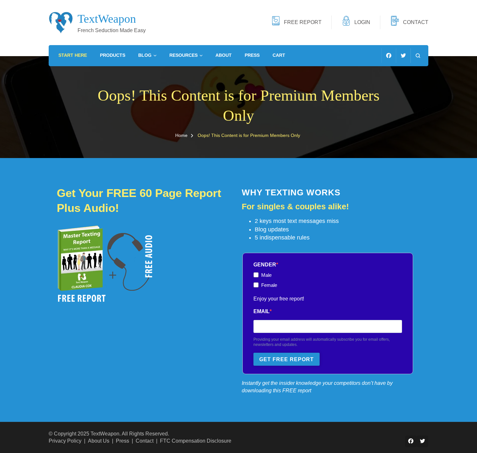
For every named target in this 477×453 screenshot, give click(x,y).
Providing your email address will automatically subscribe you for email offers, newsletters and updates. (321, 342)
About (223, 55)
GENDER (264, 264)
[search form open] (417, 55)
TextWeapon (107, 18)
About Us (98, 441)
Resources (183, 55)
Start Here (72, 55)
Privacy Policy (65, 441)
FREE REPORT (303, 22)
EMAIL (261, 311)
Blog (145, 55)
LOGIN (362, 22)
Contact (144, 441)
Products (112, 55)
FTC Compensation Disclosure (195, 441)
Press (252, 55)
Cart (279, 55)
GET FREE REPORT (286, 359)
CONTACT (415, 22)
